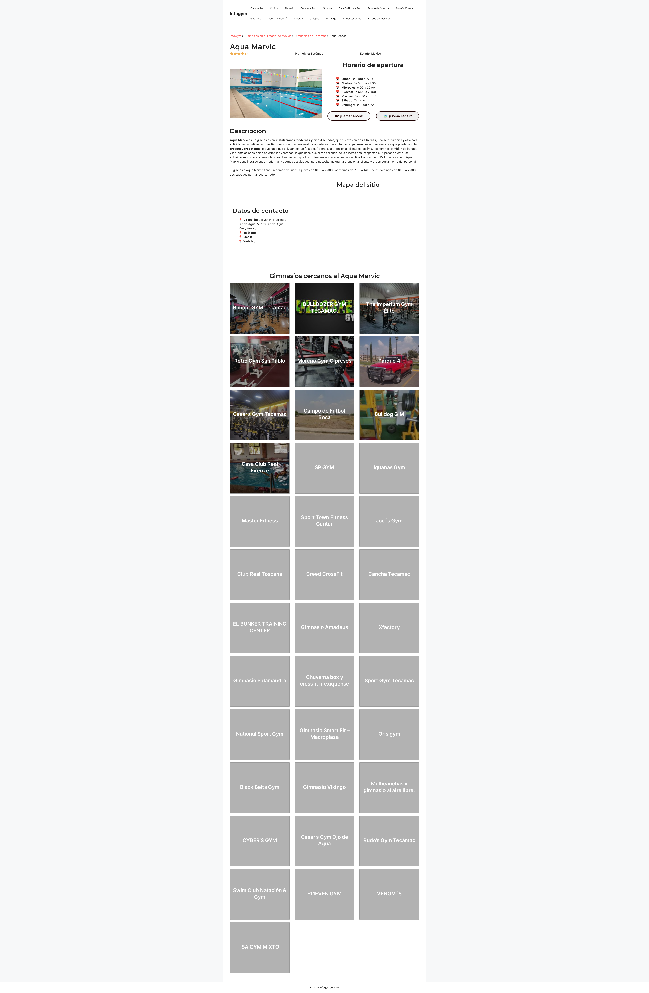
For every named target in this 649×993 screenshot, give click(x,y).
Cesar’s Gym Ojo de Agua (324, 840)
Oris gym (389, 734)
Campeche (256, 8)
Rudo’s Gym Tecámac (389, 840)
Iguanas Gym (389, 467)
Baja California (404, 8)
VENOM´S (389, 894)
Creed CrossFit (324, 574)
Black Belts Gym (259, 787)
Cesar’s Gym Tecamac (260, 414)
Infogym (238, 13)
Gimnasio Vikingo (324, 787)
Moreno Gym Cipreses (324, 361)
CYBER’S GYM (260, 840)
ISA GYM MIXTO (259, 947)
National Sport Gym (259, 734)
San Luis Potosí (277, 18)
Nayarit (289, 8)
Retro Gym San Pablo (259, 361)
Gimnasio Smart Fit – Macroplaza (324, 733)
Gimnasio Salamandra (259, 680)
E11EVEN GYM (324, 894)
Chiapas (314, 18)
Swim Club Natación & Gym (259, 893)
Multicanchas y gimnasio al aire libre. (389, 787)
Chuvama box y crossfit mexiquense (324, 680)
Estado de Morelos (379, 18)
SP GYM (324, 467)
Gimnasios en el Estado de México (267, 36)
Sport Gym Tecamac (389, 680)
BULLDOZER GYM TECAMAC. (324, 307)
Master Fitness (260, 521)
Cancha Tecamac (389, 574)
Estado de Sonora (378, 8)
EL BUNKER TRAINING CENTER (259, 627)
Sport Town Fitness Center (324, 520)
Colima (274, 8)
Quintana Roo (308, 8)
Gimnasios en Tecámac (310, 36)
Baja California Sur (350, 8)
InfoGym (235, 36)
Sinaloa (327, 8)
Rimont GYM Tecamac (259, 307)
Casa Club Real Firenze (260, 467)
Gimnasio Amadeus (324, 627)
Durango (331, 18)
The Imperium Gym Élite (389, 307)
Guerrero (255, 18)
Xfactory (389, 627)
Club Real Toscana (259, 574)
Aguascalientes (352, 18)
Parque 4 (389, 361)
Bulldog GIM (389, 414)
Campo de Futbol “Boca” (324, 414)
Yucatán (298, 18)
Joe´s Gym (389, 521)
